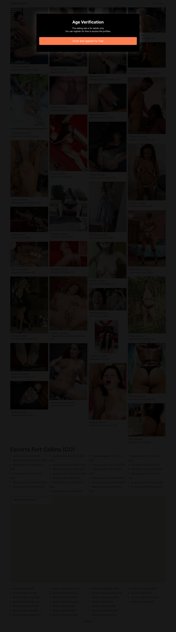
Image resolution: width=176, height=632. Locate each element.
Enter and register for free (88, 41)
